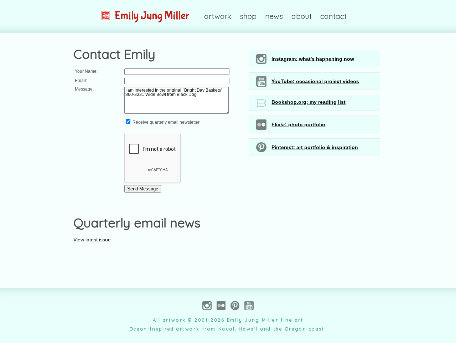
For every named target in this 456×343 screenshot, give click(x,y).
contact (333, 16)
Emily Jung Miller (151, 15)
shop (248, 16)
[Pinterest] (235, 307)
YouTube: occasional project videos (315, 81)
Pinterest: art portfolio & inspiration (314, 147)
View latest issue (92, 239)
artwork (217, 16)
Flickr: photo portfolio (298, 124)
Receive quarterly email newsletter (165, 122)
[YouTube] (249, 307)
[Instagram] (207, 307)
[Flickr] (221, 307)
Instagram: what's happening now (312, 58)
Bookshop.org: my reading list (308, 102)
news (274, 16)
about (301, 16)
